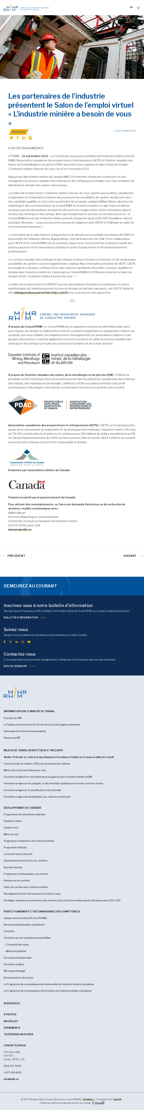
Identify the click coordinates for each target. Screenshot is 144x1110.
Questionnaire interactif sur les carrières (25, 860)
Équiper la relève (13, 821)
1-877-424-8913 (13, 1072)
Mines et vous (11, 834)
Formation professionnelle (18, 957)
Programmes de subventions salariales (25, 814)
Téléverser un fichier (18, 1034)
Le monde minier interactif (18, 854)
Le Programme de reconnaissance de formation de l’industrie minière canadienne (48, 990)
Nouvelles (11, 1021)
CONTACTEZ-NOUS (15, 1045)
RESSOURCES (12, 1003)
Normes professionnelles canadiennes (24, 924)
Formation (9, 931)
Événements (12, 1027)
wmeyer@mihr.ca (19, 529)
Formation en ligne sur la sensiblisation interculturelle (32, 790)
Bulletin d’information (21, 617)
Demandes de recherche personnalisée (25, 731)
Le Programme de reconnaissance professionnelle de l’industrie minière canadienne (49, 984)
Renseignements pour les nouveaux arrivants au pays (32, 893)
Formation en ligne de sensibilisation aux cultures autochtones (37, 796)
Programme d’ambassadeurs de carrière (26, 874)
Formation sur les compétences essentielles (27, 937)
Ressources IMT (12, 737)
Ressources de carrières (17, 880)
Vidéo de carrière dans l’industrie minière (26, 887)
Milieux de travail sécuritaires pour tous (25, 770)
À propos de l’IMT (13, 718)
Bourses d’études (13, 867)
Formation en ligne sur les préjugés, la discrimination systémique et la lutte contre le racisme (53, 783)
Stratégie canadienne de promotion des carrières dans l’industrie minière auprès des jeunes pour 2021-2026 (62, 900)
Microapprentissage (14, 970)
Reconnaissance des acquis (18, 977)
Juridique (88, 1099)
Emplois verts (11, 827)
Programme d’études (15, 847)
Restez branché (15, 666)
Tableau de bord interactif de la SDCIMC (25, 918)
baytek (117, 1099)
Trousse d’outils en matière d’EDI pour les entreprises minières (37, 763)
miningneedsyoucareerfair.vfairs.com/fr (41, 292)
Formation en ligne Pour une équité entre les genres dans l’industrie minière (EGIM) (48, 776)
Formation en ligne (14, 964)
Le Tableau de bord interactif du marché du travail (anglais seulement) (42, 724)
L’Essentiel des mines (17, 944)
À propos (10, 1014)
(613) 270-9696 (12, 1066)
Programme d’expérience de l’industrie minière (29, 840)
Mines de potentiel (16, 951)
